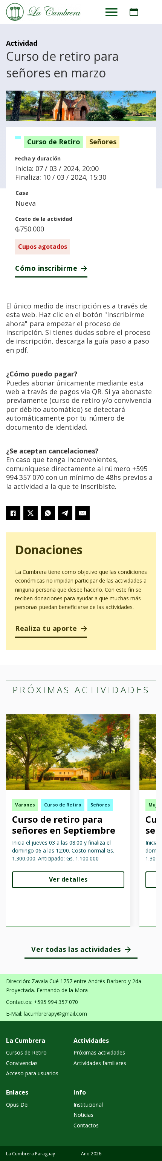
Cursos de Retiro (26, 1052)
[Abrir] (111, 12)
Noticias (83, 1114)
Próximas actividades (99, 1052)
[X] (30, 513)
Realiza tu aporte (46, 628)
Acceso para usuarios (32, 1073)
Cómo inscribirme (46, 268)
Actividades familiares (99, 1063)
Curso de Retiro (53, 141)
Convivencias (22, 1063)
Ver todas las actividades (76, 949)
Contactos (86, 1125)
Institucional (88, 1104)
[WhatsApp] (48, 513)
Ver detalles (68, 879)
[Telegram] (65, 513)
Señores (102, 141)
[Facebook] (13, 513)
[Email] (82, 513)
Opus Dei (17, 1104)
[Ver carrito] (134, 12)
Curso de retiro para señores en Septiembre (63, 824)
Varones (25, 805)
